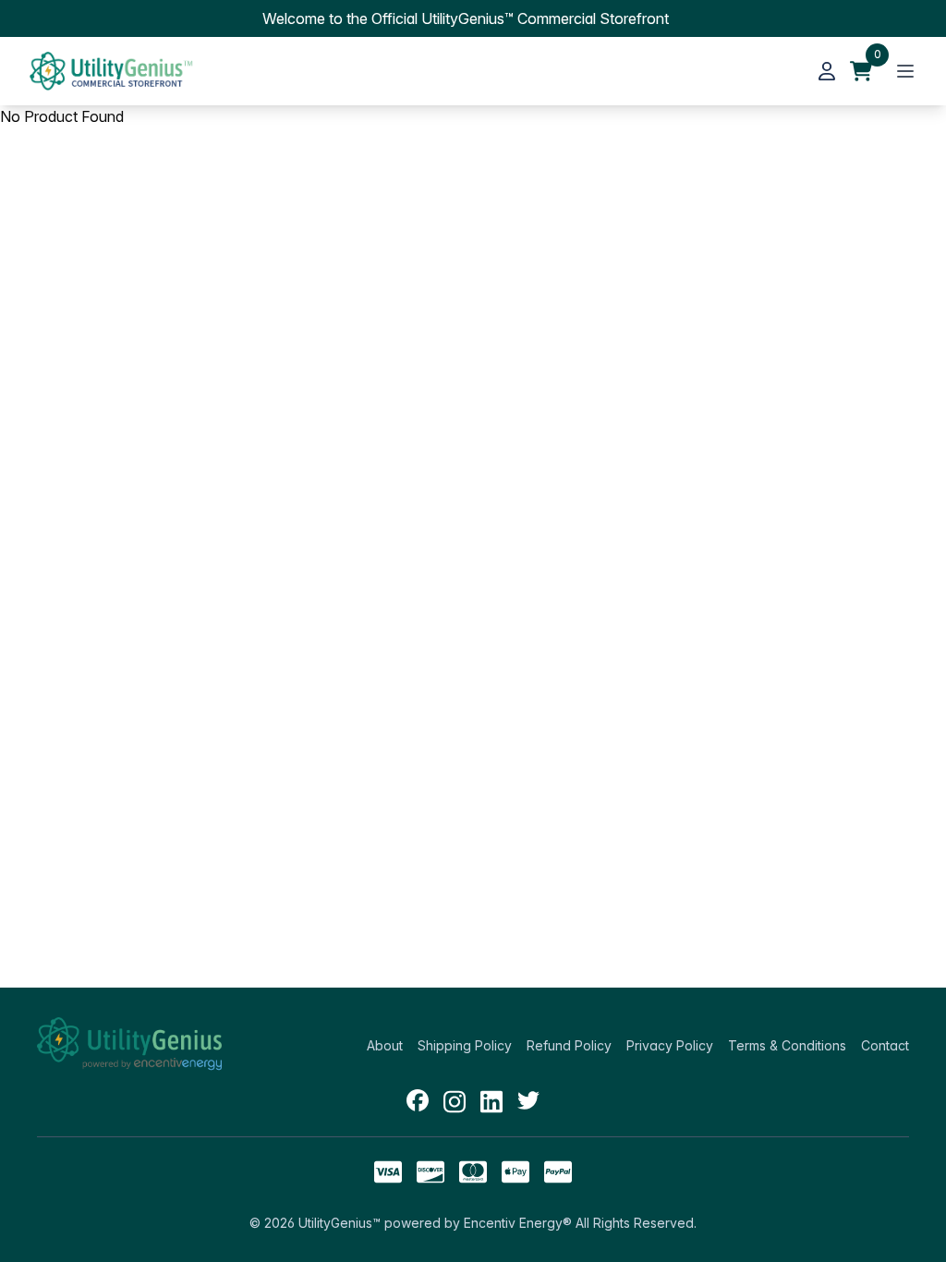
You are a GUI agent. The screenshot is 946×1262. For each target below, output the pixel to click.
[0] (861, 71)
